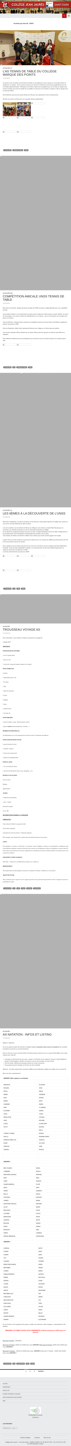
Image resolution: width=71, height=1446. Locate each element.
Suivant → (41, 1371)
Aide (4, 1400)
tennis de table (17, 150)
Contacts (37, 1437)
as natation (20, 1363)
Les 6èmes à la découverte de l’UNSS (34, 513)
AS (11, 68)
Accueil (5, 1383)
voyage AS (37, 888)
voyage (29, 888)
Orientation (6, 1387)
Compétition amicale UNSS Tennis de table (33, 298)
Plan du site (47, 1437)
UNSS (26, 150)
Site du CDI (6, 1390)
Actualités (6, 68)
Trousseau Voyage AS (21, 629)
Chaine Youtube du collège (11, 1394)
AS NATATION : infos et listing (27, 1034)
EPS (11, 293)
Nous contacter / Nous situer (12, 1397)
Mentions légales (25, 1437)
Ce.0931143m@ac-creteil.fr (35, 1444)
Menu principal (69, 16)
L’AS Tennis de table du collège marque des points (30, 73)
